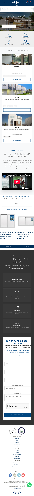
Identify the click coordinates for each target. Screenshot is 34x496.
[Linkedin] (19, 475)
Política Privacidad (17, 464)
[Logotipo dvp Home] (15, 3)
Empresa (17, 450)
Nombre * (17, 360)
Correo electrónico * (17, 385)
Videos (16, 440)
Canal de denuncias (17, 468)
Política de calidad (17, 462)
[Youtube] (23, 475)
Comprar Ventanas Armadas (9, 26)
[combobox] (17, 9)
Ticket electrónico (17, 488)
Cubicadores (17, 444)
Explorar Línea (17, 79)
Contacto (17, 452)
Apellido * (17, 369)
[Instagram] (14, 475)
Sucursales (16, 438)
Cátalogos (17, 446)
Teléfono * (18, 377)
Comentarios (17, 393)
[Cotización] (26, 3)
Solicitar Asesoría (17, 415)
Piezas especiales (17, 454)
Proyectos (17, 442)
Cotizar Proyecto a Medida (25, 26)
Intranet (17, 456)
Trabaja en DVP (17, 458)
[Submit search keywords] (32, 8)
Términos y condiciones (17, 466)
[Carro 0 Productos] (29, 3)
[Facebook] (10, 475)
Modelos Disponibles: (17, 73)
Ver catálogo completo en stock (17, 209)
